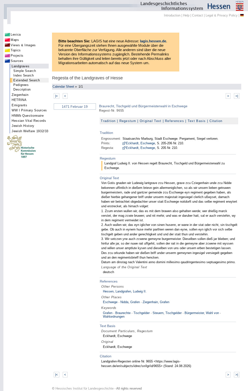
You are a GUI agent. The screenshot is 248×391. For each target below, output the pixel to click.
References (174, 121)
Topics (16, 50)
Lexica (16, 34)
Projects (17, 55)
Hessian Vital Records (29, 121)
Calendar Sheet (63, 86)
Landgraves (20, 66)
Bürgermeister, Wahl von (202, 313)
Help (186, 15)
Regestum (127, 121)
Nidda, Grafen (130, 302)
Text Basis (197, 121)
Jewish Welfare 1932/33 (30, 131)
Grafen (107, 313)
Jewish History (23, 126)
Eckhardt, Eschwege (140, 143)
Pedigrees (21, 85)
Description (22, 89)
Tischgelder (141, 313)
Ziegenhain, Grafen (156, 302)
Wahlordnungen (113, 316)
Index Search (23, 75)
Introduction (172, 15)
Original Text (151, 121)
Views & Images (23, 45)
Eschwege (110, 302)
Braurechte (123, 313)
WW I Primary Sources (29, 110)
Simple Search (24, 71)
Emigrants (19, 105)
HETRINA (19, 100)
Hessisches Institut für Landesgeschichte (84, 388)
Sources (17, 61)
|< (56, 96)
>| (236, 96)
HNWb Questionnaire (28, 115)
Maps (15, 40)
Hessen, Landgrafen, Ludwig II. (125, 291)
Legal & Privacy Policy (222, 15)
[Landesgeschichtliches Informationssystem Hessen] (124, 5)
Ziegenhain (20, 95)
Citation (216, 121)
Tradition (108, 121)
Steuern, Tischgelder (167, 313)
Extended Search (26, 80)
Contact (197, 15)
